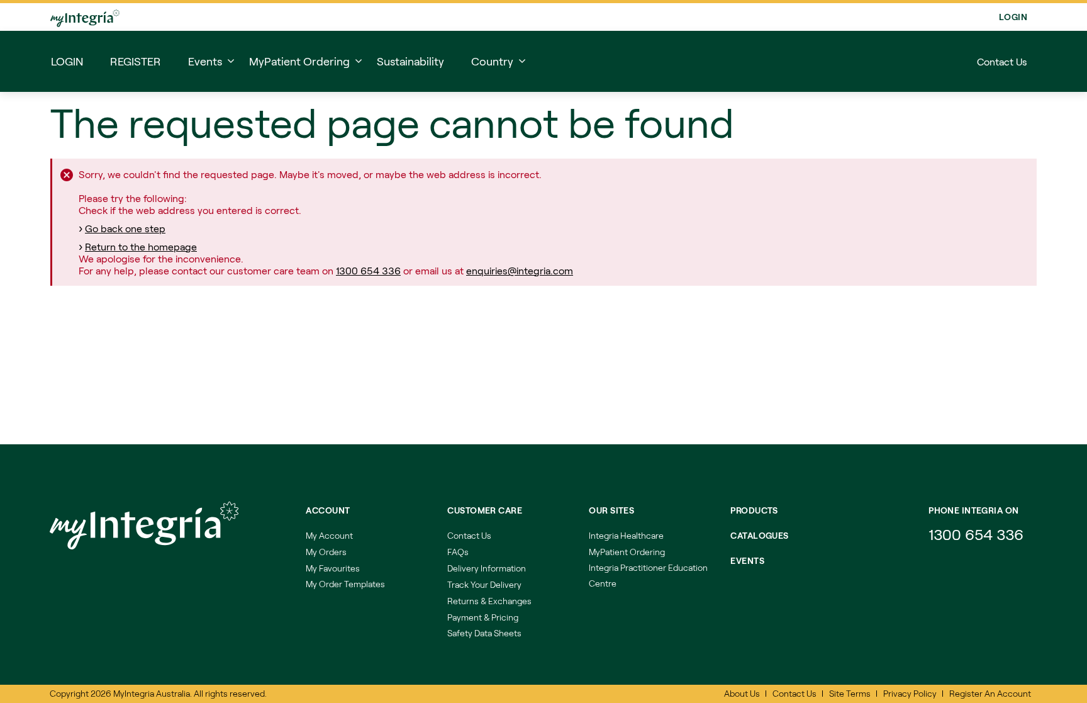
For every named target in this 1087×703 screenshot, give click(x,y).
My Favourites (333, 568)
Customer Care (484, 510)
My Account (329, 535)
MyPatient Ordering (627, 551)
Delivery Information (486, 568)
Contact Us (1002, 61)
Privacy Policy (910, 693)
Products (754, 510)
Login (1013, 16)
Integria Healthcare (626, 535)
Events (747, 560)
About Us (742, 693)
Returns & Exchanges (489, 600)
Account (328, 510)
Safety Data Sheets (484, 632)
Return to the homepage (141, 246)
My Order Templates (345, 583)
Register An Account (990, 693)
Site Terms (850, 693)
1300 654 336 (368, 270)
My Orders (326, 551)
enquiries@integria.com (519, 270)
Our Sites (611, 510)
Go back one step (125, 228)
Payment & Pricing (482, 617)
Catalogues (759, 535)
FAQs (458, 551)
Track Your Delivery (484, 584)
